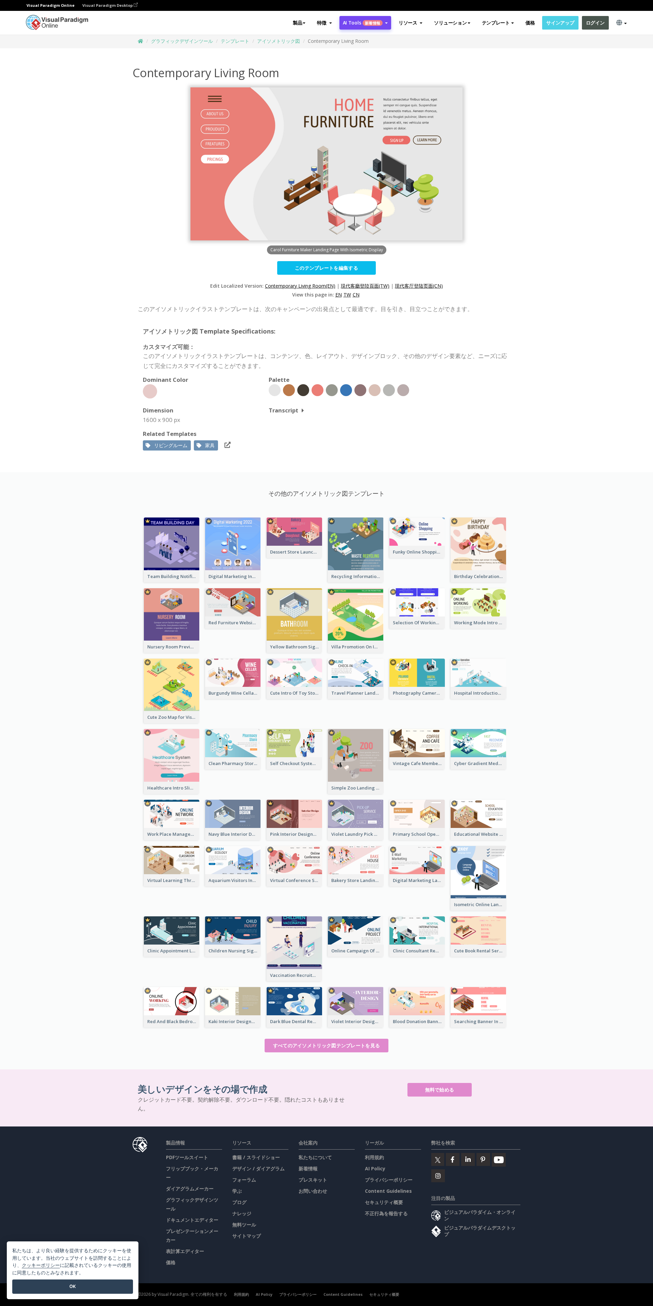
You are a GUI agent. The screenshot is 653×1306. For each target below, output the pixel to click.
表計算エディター (185, 1251)
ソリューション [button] (450, 22)
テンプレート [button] (496, 22)
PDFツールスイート (187, 1157)
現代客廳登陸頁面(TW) (365, 286)
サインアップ (560, 22)
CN (356, 294)
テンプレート (235, 41)
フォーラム (244, 1179)
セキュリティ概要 (384, 1202)
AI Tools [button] (361, 22)
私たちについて (315, 1157)
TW (347, 294)
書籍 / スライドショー (256, 1157)
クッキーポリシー (41, 1265)
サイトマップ (246, 1236)
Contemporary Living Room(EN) (300, 286)
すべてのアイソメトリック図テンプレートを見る (326, 1045)
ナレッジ (241, 1213)
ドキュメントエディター (192, 1220)
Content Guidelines (388, 1191)
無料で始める (439, 1089)
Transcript (283, 410)
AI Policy (375, 1168)
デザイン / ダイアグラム (258, 1168)
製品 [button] (297, 22)
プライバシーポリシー (389, 1179)
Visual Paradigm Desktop (108, 5)
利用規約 (374, 1157)
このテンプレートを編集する (326, 268)
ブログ (239, 1202)
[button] (324, 23)
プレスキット (313, 1179)
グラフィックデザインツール (182, 41)
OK (72, 1286)
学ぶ (237, 1191)
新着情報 (308, 1168)
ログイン (595, 22)
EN (338, 294)
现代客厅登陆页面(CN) (419, 286)
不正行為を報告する (386, 1213)
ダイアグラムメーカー (190, 1188)
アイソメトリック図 (278, 41)
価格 (530, 22)
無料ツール (244, 1224)
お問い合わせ (313, 1191)
